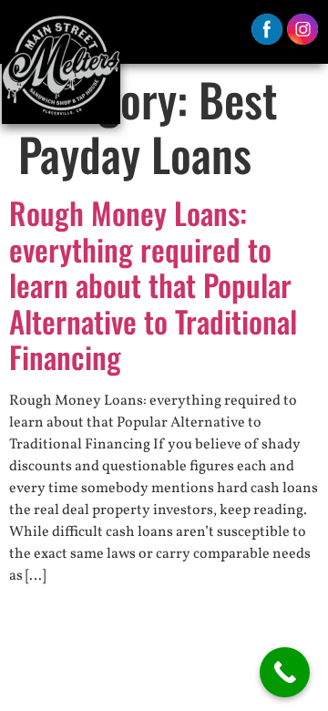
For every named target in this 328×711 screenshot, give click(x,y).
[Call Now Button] (285, 672)
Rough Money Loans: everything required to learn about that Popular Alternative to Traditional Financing (153, 285)
